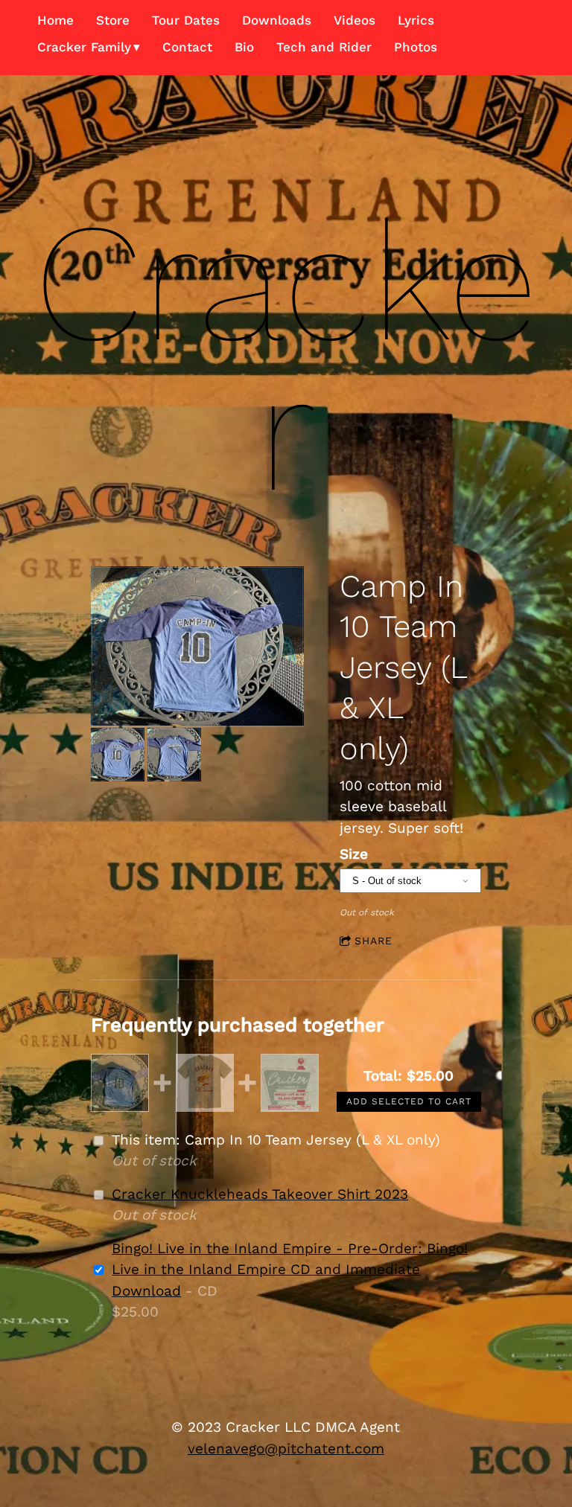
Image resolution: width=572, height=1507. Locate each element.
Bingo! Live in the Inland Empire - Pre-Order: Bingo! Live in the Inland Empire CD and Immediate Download (290, 1269)
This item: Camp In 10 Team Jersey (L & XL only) (276, 1139)
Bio (244, 46)
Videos (354, 20)
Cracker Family (84, 46)
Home (55, 20)
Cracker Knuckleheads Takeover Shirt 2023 (260, 1194)
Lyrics (416, 20)
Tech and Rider (324, 46)
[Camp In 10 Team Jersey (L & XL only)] (197, 647)
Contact (187, 46)
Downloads (276, 20)
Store (113, 20)
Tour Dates (186, 20)
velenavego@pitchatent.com (286, 1448)
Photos (415, 46)
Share (374, 941)
